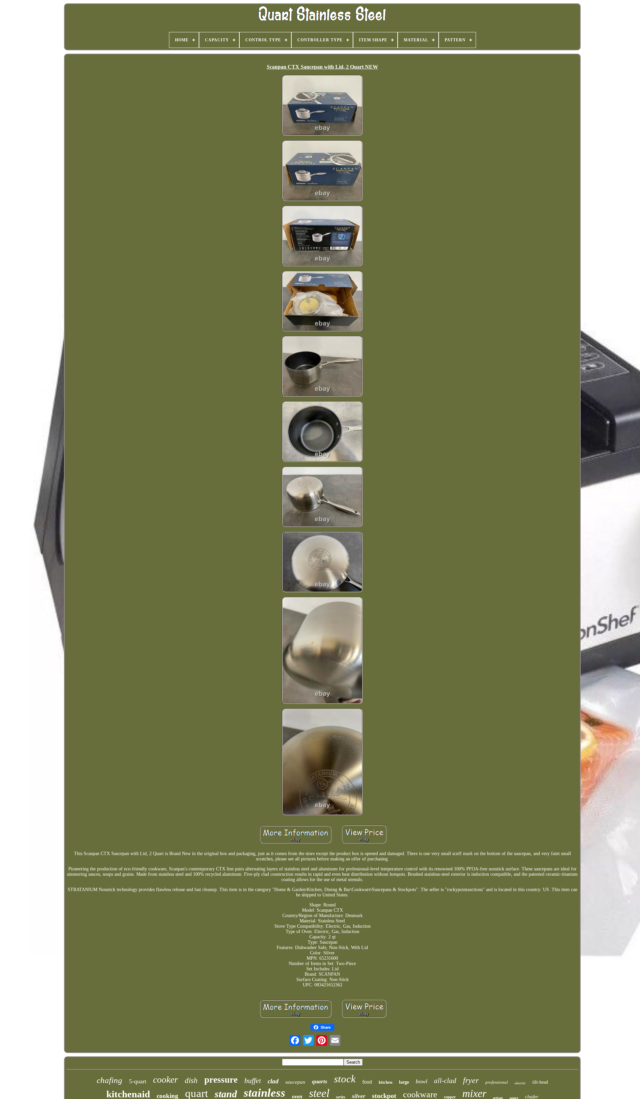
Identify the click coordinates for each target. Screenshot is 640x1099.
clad (273, 1081)
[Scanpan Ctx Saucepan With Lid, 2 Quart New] (322, 106)
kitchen (385, 1082)
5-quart (137, 1081)
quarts (319, 1081)
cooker (165, 1079)
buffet (252, 1080)
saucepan (295, 1082)
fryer (471, 1080)
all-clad (445, 1081)
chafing (109, 1080)
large (404, 1082)
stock (345, 1079)
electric (520, 1083)
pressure (221, 1080)
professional (496, 1082)
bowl (421, 1081)
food (367, 1082)
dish (191, 1080)
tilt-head (540, 1082)
